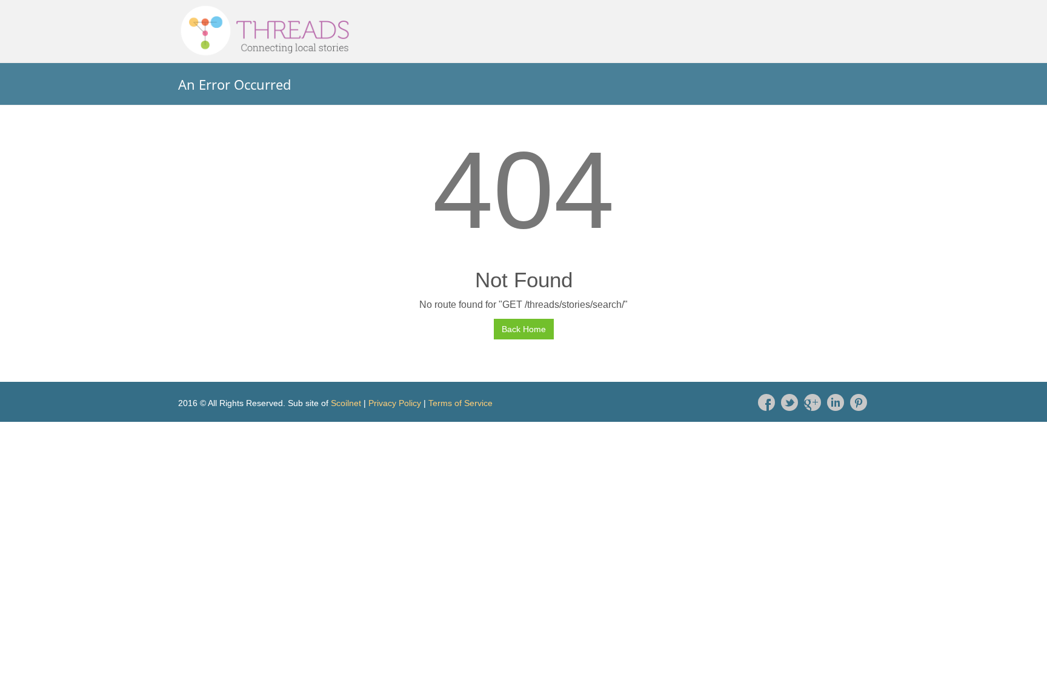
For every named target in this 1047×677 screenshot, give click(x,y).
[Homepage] (523, 31)
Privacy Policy (394, 403)
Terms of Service (460, 403)
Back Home (524, 329)
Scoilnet (346, 403)
